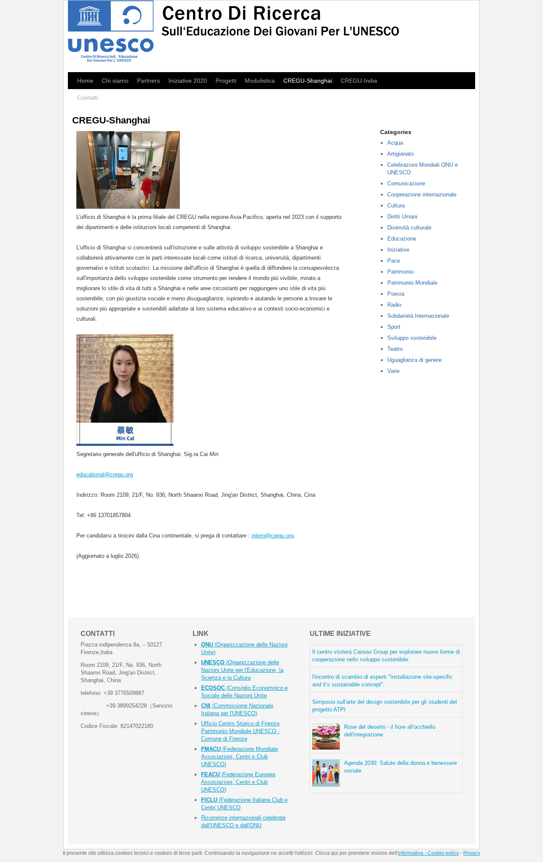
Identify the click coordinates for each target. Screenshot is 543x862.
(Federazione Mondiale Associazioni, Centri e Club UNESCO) (239, 756)
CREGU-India (359, 80)
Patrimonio (400, 272)
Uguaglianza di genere (414, 360)
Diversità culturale (409, 227)
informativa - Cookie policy (428, 853)
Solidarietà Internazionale (418, 316)
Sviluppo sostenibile (412, 338)
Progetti (226, 80)
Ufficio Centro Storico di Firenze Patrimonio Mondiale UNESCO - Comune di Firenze (240, 731)
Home (85, 80)
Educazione (401, 238)
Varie (393, 371)
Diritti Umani (402, 216)
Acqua (395, 143)
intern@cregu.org (273, 535)
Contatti (87, 97)
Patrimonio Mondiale (412, 283)
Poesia (395, 294)
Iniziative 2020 (187, 80)
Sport (393, 327)
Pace (393, 260)
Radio (394, 305)
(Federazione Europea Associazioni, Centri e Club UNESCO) (238, 782)
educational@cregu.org (104, 474)
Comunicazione (406, 183)
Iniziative (398, 249)
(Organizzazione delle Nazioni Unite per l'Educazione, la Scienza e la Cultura (242, 670)
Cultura (396, 205)
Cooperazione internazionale (421, 194)
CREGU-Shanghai (307, 80)
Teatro (395, 349)
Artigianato (400, 154)
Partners (148, 80)
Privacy (471, 853)
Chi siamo (115, 80)
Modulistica (260, 80)
